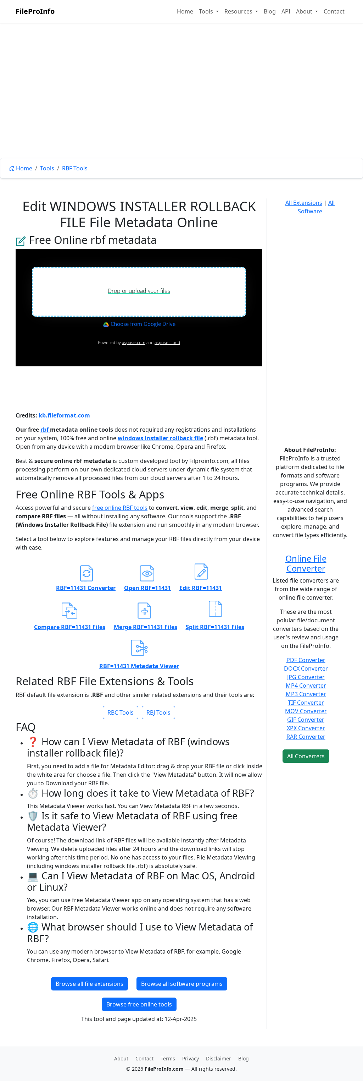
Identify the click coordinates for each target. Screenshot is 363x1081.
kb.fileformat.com (64, 415)
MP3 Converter (306, 694)
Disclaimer (218, 1058)
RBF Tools (75, 168)
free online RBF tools (119, 508)
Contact (334, 11)
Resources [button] (239, 11)
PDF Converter (305, 660)
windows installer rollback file (160, 438)
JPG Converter (306, 677)
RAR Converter (305, 737)
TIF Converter (306, 702)
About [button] (305, 11)
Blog (270, 11)
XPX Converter (306, 728)
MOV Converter (306, 711)
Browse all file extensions (89, 984)
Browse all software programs (182, 984)
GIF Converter (305, 720)
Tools (47, 168)
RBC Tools (120, 712)
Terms (168, 1058)
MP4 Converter (306, 685)
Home (185, 11)
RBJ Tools (158, 712)
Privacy (190, 1058)
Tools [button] (206, 11)
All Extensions (303, 203)
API (285, 11)
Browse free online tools (139, 1004)
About (121, 1058)
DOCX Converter (306, 668)
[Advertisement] (181, 106)
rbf (45, 429)
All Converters (306, 756)
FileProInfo (35, 11)
